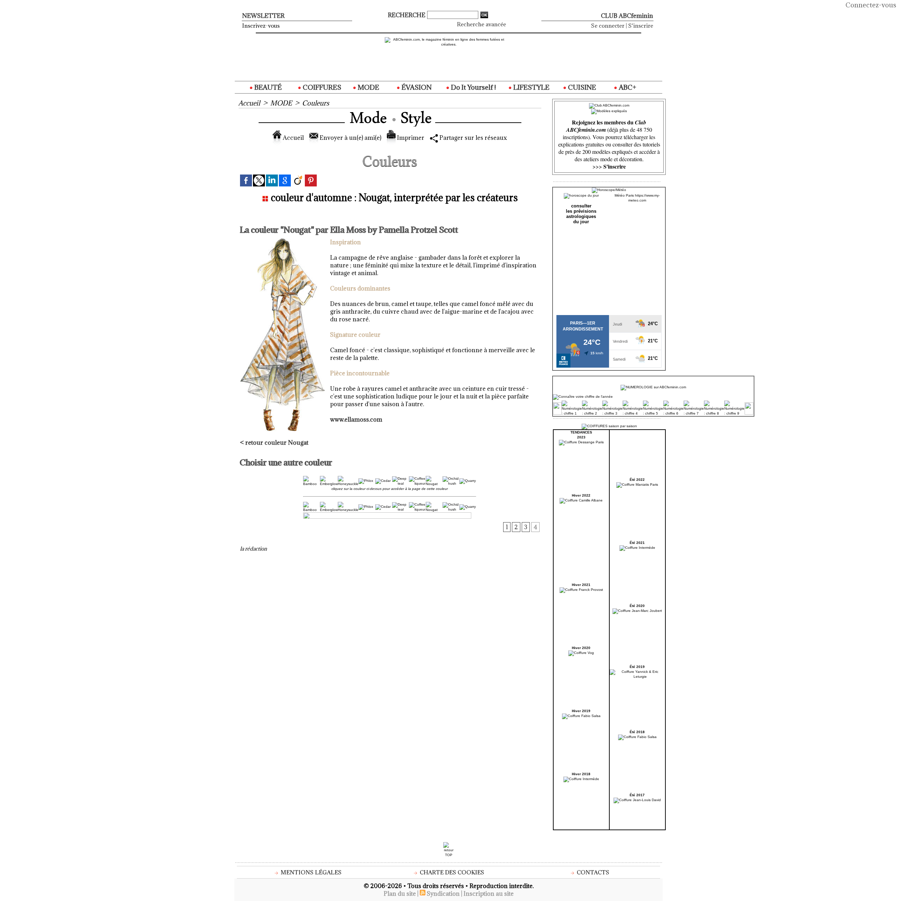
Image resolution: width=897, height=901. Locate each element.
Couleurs (315, 103)
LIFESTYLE (530, 87)
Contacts (592, 872)
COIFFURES (321, 87)
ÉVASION (416, 87)
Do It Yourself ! (473, 87)
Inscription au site (489, 893)
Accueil (249, 103)
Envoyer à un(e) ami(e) (349, 138)
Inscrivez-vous (261, 25)
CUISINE (581, 87)
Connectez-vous (870, 5)
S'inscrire (640, 25)
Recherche (407, 15)
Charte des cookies (451, 872)
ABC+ (626, 87)
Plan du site (400, 893)
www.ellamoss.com (356, 419)
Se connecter (607, 25)
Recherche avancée (481, 24)
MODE (367, 87)
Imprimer (410, 138)
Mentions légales (310, 872)
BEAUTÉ (267, 87)
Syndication (443, 893)
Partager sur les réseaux (472, 138)
